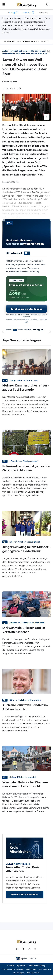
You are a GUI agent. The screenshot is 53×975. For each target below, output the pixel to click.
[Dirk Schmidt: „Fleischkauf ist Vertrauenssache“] (26, 603)
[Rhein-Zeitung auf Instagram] (29, 948)
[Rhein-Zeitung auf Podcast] (35, 948)
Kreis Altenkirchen (33, 18)
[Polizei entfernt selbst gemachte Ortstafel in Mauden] (26, 442)
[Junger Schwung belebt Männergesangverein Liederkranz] (26, 523)
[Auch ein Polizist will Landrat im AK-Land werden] (26, 681)
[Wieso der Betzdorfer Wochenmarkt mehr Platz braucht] (26, 758)
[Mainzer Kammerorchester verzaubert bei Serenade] (26, 361)
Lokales (17, 18)
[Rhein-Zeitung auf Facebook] (23, 948)
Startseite (6, 18)
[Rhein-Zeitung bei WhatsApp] (17, 948)
